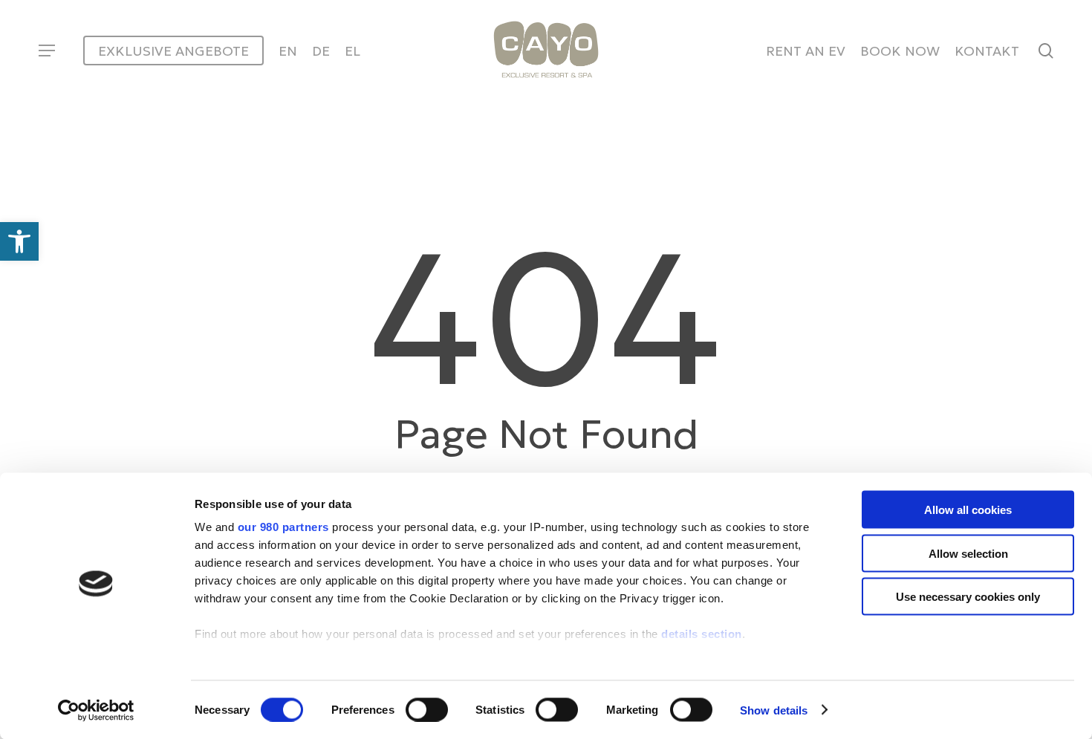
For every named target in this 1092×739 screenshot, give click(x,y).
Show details (773, 709)
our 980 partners (283, 527)
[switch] (427, 709)
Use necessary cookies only (968, 596)
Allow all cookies (968, 510)
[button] (46, 51)
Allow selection (968, 553)
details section (701, 634)
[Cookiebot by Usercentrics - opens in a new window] (96, 710)
